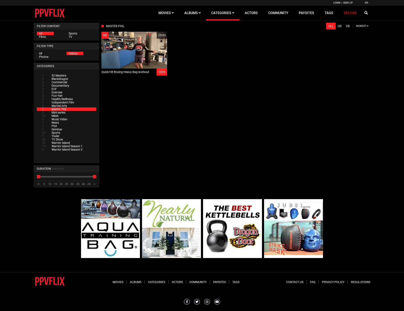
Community (198, 282)
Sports (73, 33)
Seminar (52, 129)
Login (336, 2)
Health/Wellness (57, 99)
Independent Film (58, 102)
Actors (177, 282)
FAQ (312, 282)
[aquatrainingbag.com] (110, 257)
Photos (43, 56)
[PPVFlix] (50, 13)
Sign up (348, 2)
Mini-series (53, 112)
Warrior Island (56, 142)
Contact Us (294, 282)
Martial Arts (54, 105)
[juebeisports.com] (293, 257)
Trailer (51, 136)
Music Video (54, 119)
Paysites (219, 282)
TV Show (52, 139)
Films (42, 36)
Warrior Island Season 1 (62, 146)
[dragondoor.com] (232, 257)
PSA (49, 126)
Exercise (52, 92)
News (50, 122)
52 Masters (54, 75)
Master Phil (54, 109)
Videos (73, 53)
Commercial (54, 82)
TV (70, 36)
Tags (235, 282)
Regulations (360, 282)
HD (340, 26)
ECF (49, 89)
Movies (118, 282)
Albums (135, 282)
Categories (156, 282)
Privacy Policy (333, 282)
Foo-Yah (52, 95)
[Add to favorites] (154, 35)
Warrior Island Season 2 (62, 149)
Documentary (55, 85)
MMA (50, 116)
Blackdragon (55, 79)
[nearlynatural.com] (171, 257)
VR (348, 26)
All (40, 33)
